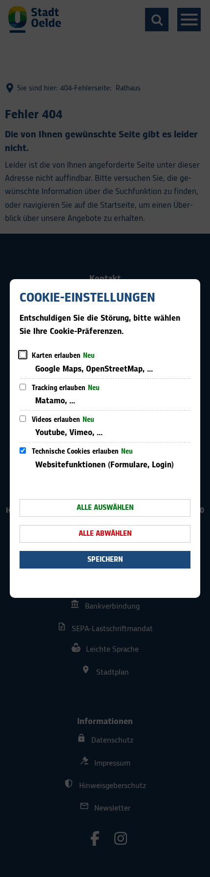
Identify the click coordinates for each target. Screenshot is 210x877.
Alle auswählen (105, 507)
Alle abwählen (105, 533)
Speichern (105, 559)
